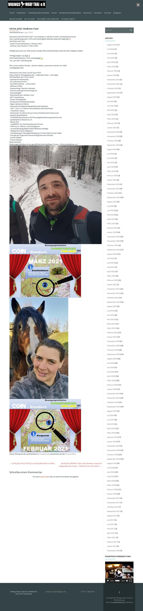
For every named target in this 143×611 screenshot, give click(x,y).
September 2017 (113, 511)
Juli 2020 (110, 363)
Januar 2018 (112, 494)
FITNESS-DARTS (68, 19)
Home (11, 13)
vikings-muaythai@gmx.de (55, 591)
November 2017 (113, 502)
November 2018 (113, 450)
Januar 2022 (112, 284)
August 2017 (112, 516)
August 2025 (112, 97)
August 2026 (112, 45)
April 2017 (111, 533)
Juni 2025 (111, 106)
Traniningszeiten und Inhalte (38, 13)
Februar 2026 (112, 71)
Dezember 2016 (113, 550)
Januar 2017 (112, 546)
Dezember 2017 (113, 498)
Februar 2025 (112, 123)
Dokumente (21, 13)
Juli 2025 (110, 101)
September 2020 (113, 354)
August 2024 (112, 149)
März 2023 (111, 223)
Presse (54, 13)
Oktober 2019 (112, 402)
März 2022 (111, 276)
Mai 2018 (111, 476)
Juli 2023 (110, 206)
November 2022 (113, 241)
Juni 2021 (111, 315)
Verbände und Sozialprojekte (70, 13)
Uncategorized (44, 454)
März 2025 (111, 119)
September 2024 (113, 145)
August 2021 (112, 306)
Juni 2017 (111, 524)
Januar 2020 (112, 389)
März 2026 (111, 66)
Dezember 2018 (113, 446)
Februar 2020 (112, 385)
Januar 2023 (112, 232)
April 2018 (111, 481)
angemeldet (44, 476)
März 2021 (111, 328)
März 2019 (111, 433)
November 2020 (113, 345)
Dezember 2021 (113, 289)
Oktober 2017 (112, 507)
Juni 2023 (111, 210)
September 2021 (113, 302)
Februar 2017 (112, 542)
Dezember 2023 (113, 184)
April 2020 (111, 376)
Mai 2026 (111, 58)
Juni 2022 (111, 263)
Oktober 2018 (112, 454)
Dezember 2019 (113, 393)
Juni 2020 (111, 367)
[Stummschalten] (127, 581)
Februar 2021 (112, 332)
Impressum (87, 13)
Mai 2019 (111, 424)
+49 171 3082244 (87, 591)
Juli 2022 (110, 258)
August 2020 (112, 359)
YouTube (107, 13)
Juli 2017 (110, 520)
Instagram (117, 13)
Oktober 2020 (112, 350)
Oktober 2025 (112, 88)
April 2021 (111, 324)
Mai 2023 (111, 215)
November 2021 (113, 293)
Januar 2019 (112, 441)
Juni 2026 (111, 53)
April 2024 (111, 167)
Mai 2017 (111, 529)
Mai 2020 (111, 372)
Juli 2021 (110, 311)
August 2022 (112, 254)
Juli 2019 (110, 415)
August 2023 (112, 202)
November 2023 (113, 188)
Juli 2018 (110, 468)
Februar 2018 (112, 489)
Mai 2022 (111, 267)
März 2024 (111, 171)
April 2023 (111, 219)
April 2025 (111, 114)
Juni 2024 (111, 158)
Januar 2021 (112, 337)
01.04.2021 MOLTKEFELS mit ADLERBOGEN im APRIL (32, 463)
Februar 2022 (112, 280)
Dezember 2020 (113, 341)
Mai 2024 (111, 162)
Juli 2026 (110, 49)
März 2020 (111, 380)
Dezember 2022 (113, 236)
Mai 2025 (111, 110)
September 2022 (113, 250)
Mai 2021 (111, 319)
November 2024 (113, 136)
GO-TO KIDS (29, 19)
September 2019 (113, 407)
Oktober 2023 (112, 193)
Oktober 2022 (112, 245)
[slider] (117, 580)
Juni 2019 (111, 420)
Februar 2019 (112, 437)
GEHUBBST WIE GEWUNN (48, 19)
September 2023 (113, 197)
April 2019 (111, 428)
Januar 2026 (112, 75)
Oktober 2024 (112, 141)
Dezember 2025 (113, 79)
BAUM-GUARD (15, 19)
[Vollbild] (130, 581)
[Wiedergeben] (108, 581)
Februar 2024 (112, 175)
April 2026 (111, 62)
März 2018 (111, 485)
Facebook (98, 13)
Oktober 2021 (112, 297)
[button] (119, 572)
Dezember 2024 (113, 132)
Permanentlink (70, 454)
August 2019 (112, 411)
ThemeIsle (129, 602)
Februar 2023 (112, 228)
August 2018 (112, 463)
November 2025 (113, 84)
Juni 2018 (111, 472)
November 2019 (113, 398)
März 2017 (111, 537)
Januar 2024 (112, 180)
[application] (119, 572)
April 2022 (111, 271)
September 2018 (113, 459)
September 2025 (113, 93)
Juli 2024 (110, 154)
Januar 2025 (112, 127)
